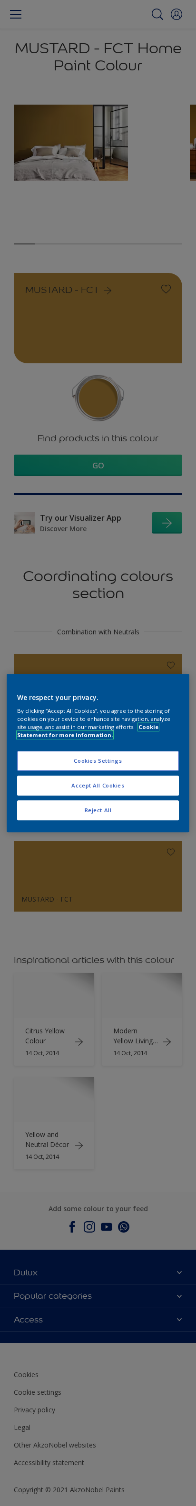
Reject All (98, 810)
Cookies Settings (98, 761)
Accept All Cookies (97, 785)
